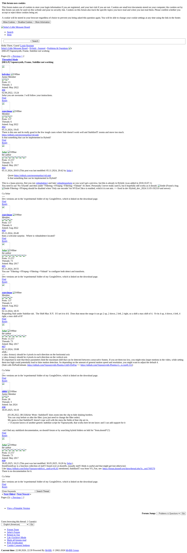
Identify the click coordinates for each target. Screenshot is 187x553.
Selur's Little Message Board (14, 48)
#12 (3, 127)
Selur (69, 170)
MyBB (48, 550)
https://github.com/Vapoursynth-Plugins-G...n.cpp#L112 (106, 365)
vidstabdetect (42, 183)
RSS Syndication (15, 542)
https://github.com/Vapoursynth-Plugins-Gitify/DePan (52, 365)
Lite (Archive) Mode (16, 537)
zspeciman (7, 111)
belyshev (6, 74)
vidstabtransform (64, 183)
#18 (3, 407)
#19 (3, 460)
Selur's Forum (13, 532)
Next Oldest (9, 494)
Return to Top (13, 535)
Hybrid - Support (37, 48)
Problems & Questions (57, 48)
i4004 (4, 391)
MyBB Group (72, 550)
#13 (3, 168)
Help (9, 34)
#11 (3, 90)
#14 (3, 230)
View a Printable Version (18, 508)
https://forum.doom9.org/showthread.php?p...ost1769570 (129, 468)
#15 (3, 266)
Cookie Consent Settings (18, 545)
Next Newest (23, 494)
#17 (3, 346)
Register (30, 45)
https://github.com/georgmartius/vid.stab (20, 135)
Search (10, 32)
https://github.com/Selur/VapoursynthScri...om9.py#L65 (32, 468)
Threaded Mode (10, 59)
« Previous (16, 56)
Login (23, 45)
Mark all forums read (16, 540)
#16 (3, 308)
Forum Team (13, 529)
